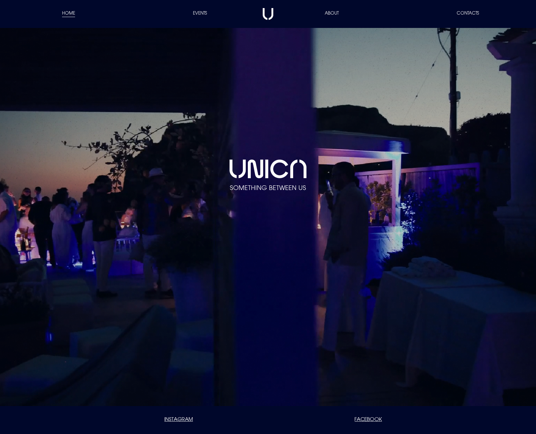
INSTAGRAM (178, 419)
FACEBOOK (368, 419)
